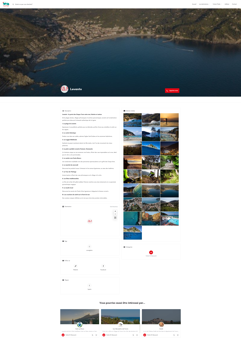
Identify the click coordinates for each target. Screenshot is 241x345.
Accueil (194, 4)
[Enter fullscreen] (115, 217)
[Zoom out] (115, 214)
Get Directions (114, 206)
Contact (234, 4)
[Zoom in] (115, 211)
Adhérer (227, 4)
